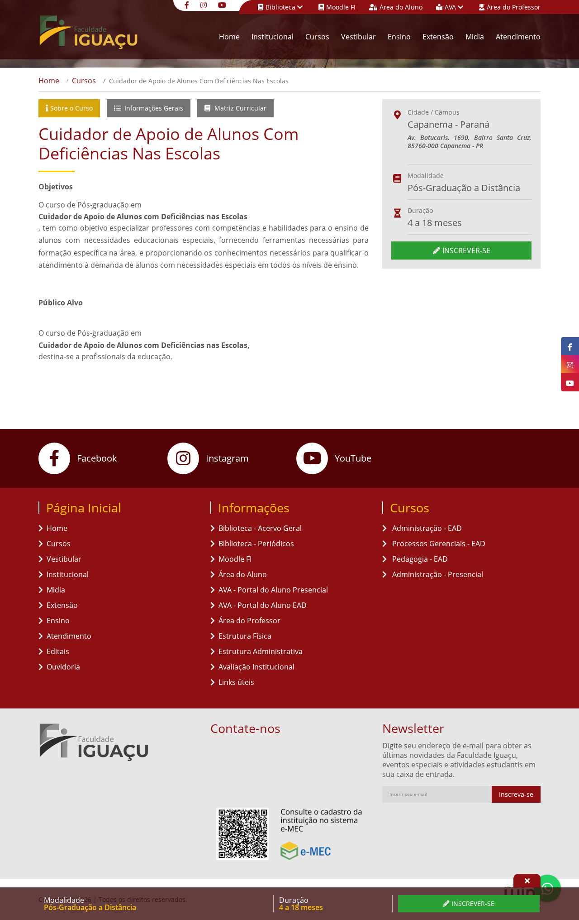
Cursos (317, 37)
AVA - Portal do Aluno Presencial (273, 590)
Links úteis (236, 682)
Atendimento (518, 37)
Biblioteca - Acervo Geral (260, 528)
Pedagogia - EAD (419, 559)
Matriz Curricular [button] (239, 108)
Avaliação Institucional (256, 667)
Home (229, 37)
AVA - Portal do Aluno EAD (262, 605)
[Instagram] (205, 4)
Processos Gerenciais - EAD (437, 544)
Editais (58, 651)
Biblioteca (281, 7)
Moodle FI (341, 7)
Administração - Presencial (436, 574)
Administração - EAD (426, 528)
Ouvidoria (63, 667)
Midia (474, 37)
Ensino (399, 37)
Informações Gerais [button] (153, 108)
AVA (451, 7)
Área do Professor (514, 7)
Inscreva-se (516, 794)
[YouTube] (223, 4)
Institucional (273, 37)
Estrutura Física (244, 636)
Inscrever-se (466, 250)
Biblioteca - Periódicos (256, 544)
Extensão (438, 37)
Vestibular (358, 37)
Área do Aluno (401, 7)
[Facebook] (188, 4)
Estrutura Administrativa (260, 651)
